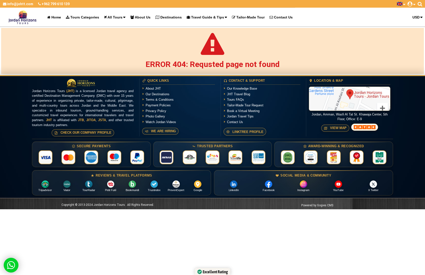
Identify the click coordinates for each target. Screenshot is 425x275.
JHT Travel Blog (238, 94)
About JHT (153, 88)
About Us (142, 17)
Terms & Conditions (160, 99)
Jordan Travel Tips (240, 116)
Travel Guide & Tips (207, 17)
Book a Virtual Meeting (243, 111)
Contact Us (283, 17)
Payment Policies (158, 105)
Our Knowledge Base (242, 88)
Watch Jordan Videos (161, 122)
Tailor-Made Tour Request (245, 105)
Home (55, 17)
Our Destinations (157, 94)
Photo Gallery (155, 116)
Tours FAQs (235, 99)
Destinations (170, 17)
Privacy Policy (156, 111)
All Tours (114, 17)
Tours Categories (84, 17)
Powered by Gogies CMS (317, 205)
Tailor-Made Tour (250, 17)
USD (416, 17)
